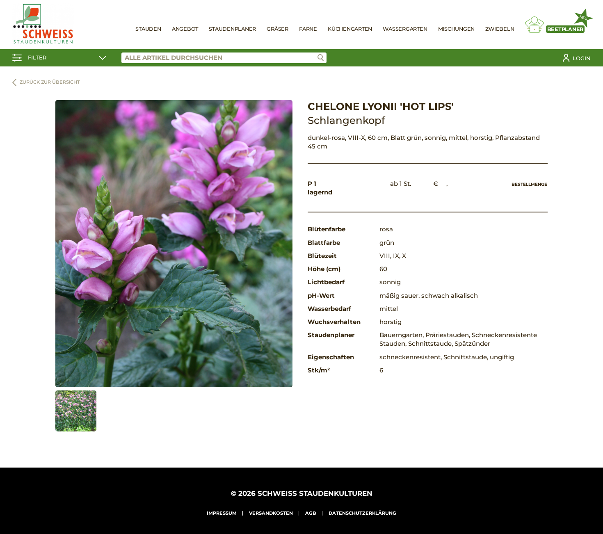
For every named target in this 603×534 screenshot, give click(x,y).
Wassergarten (405, 29)
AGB (310, 513)
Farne (308, 29)
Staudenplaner (232, 29)
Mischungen (456, 29)
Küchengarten (350, 29)
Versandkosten (271, 513)
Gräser (277, 29)
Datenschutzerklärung (362, 513)
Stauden (148, 29)
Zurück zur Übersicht (50, 82)
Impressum (222, 513)
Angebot (185, 29)
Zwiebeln (499, 29)
